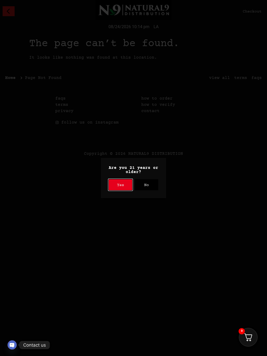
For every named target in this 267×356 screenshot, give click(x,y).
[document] (133, 178)
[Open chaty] (12, 344)
